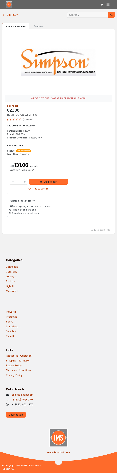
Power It (11, 311)
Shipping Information (18, 360)
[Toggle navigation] (108, 4)
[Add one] (25, 181)
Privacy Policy (14, 375)
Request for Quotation (19, 355)
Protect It (11, 316)
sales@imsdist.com (22, 394)
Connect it (12, 266)
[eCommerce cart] (102, 4)
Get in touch (16, 414)
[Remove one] (12, 181)
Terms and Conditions (18, 370)
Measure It (12, 291)
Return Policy (14, 365)
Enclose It (11, 281)
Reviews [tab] (38, 26)
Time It (10, 336)
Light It (10, 286)
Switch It (11, 331)
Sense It (10, 321)
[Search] (111, 15)
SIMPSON (12, 14)
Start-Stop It (13, 326)
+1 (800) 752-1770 (22, 399)
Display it (11, 276)
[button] (58, 461)
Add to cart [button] (50, 181)
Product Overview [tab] (16, 26)
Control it (11, 271)
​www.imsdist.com (59, 452)
